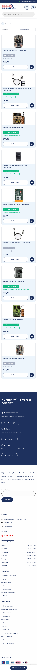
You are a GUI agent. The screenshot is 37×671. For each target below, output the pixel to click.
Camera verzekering (9, 576)
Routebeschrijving (10, 423)
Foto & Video (9, 23)
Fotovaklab (7, 589)
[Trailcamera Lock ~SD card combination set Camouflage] (18, 80)
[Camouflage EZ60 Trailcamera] (18, 118)
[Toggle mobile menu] (26, 7)
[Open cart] (33, 7)
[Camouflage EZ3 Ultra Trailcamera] (18, 41)
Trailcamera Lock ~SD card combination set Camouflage (17, 89)
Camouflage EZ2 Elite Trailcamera (14, 358)
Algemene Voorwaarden (11, 633)
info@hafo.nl (9, 455)
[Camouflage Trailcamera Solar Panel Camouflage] (18, 157)
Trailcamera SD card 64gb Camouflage (16, 204)
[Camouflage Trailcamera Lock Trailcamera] (18, 234)
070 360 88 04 (9, 439)
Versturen (7, 500)
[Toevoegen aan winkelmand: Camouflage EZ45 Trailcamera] (32, 336)
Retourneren (7, 613)
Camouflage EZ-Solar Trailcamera (14, 281)
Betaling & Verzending (10, 609)
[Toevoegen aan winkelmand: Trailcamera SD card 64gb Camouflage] (32, 221)
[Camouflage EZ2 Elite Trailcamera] (18, 349)
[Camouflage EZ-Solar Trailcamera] (18, 272)
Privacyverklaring (8, 643)
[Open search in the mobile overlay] (18, 14)
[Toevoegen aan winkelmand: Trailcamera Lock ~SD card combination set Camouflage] (32, 105)
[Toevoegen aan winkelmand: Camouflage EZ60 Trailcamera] (32, 144)
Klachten (6, 623)
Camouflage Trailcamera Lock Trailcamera (17, 243)
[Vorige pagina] (2, 23)
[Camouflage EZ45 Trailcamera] (18, 311)
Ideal (5, 596)
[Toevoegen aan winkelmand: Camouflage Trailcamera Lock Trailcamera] (32, 259)
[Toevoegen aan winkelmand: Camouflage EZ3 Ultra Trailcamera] (32, 67)
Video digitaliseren (9, 586)
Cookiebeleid (7, 636)
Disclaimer (6, 640)
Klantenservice (8, 606)
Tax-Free (6, 619)
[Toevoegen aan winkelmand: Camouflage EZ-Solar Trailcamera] (32, 298)
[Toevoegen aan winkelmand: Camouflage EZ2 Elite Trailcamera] (32, 375)
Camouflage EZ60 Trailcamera (13, 127)
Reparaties (6, 616)
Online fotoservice (9, 592)
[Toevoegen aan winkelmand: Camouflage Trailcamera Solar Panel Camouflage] (32, 182)
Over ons (6, 630)
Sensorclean (7, 582)
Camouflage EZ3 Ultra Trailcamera (14, 50)
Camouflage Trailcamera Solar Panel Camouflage (15, 166)
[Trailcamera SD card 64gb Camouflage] (18, 195)
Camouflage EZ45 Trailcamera (13, 320)
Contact (5, 626)
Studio (5, 579)
